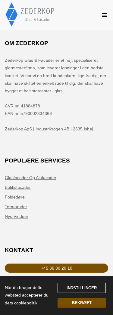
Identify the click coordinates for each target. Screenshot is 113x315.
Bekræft (82, 302)
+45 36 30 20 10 (56, 268)
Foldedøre (15, 197)
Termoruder (16, 206)
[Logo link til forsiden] (30, 15)
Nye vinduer (16, 216)
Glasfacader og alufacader (30, 177)
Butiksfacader (18, 187)
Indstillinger (82, 288)
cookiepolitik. (26, 302)
